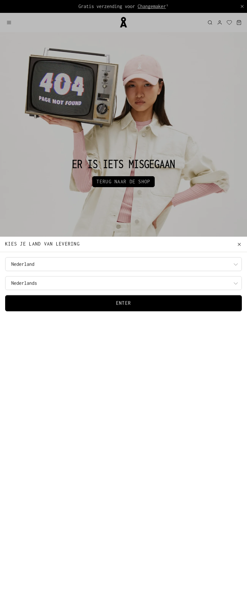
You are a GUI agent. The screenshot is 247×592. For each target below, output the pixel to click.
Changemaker (152, 6)
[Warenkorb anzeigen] (239, 22)
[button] (60, 22)
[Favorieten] (229, 22)
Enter (123, 303)
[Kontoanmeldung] (219, 22)
